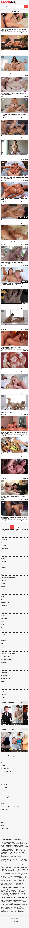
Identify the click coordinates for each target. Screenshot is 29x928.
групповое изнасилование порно (10, 806)
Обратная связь (14, 921)
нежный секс (4, 828)
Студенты (3, 684)
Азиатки (3, 532)
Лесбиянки (4, 605)
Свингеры (3, 669)
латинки (3, 790)
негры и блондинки (6, 812)
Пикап (2, 646)
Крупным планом (5, 602)
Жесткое (3, 583)
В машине (3, 561)
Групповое (4, 574)
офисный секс (4, 781)
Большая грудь (5, 548)
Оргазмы (3, 640)
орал (2, 762)
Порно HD (3, 650)
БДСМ (2, 542)
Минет (2, 624)
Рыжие (2, 665)
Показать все (24, 702)
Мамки (3, 612)
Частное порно (5, 697)
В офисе (3, 564)
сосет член (4, 793)
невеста (3, 765)
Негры (2, 637)
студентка (3, 822)
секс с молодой (5, 797)
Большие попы (5, 551)
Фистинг (3, 691)
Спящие (3, 681)
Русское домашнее (6, 659)
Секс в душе (4, 675)
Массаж (3, 615)
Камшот (3, 596)
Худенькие (4, 694)
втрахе (2, 835)
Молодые (3, 627)
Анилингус (4, 539)
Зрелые (3, 586)
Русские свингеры (6, 656)
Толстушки (3, 688)
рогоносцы (4, 784)
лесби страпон (5, 774)
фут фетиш (4, 787)
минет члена (4, 809)
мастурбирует (4, 778)
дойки (2, 825)
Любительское (5, 608)
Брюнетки (3, 558)
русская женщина (5, 768)
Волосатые (4, 570)
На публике (4, 634)
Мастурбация (4, 618)
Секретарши (4, 672)
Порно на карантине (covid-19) (9, 653)
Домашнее (3, 580)
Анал (2, 536)
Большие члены (5, 555)
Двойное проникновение (8, 577)
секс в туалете (4, 816)
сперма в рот (4, 831)
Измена (3, 593)
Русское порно (5, 662)
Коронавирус (4, 803)
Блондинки (4, 545)
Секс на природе (5, 678)
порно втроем (4, 819)
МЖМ (2, 621)
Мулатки (3, 631)
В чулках (3, 567)
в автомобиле (4, 800)
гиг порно (3, 759)
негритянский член (6, 771)
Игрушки (3, 589)
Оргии (2, 643)
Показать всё (24, 729)
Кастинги (3, 599)
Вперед (17, 527)
